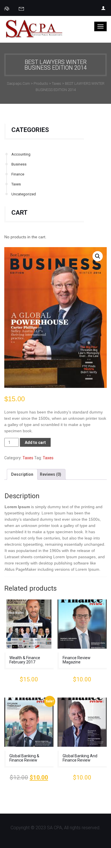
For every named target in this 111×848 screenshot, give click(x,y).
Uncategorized (23, 194)
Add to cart (35, 442)
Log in (104, 8)
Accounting (20, 154)
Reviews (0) (50, 474)
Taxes (16, 184)
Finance (17, 174)
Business (18, 164)
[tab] (22, 474)
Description (22, 474)
